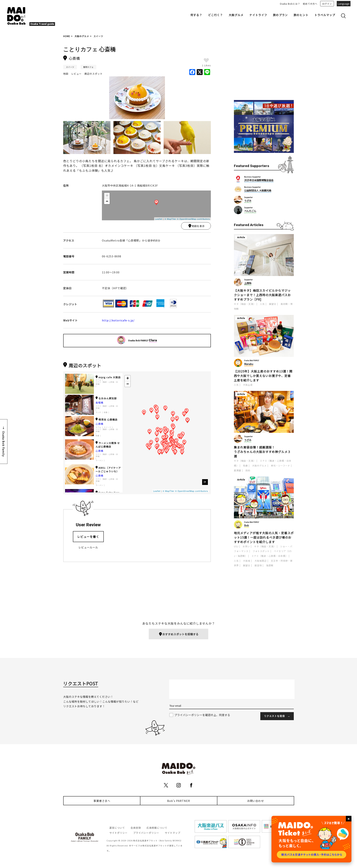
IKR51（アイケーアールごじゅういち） (108, 469)
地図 (65, 73)
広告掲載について (157, 827)
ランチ (98, 412)
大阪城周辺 (261, 560)
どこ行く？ (215, 15)
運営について (117, 827)
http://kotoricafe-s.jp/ (118, 320)
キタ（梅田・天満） (245, 303)
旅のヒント (301, 15)
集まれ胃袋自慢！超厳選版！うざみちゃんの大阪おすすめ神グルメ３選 (262, 451)
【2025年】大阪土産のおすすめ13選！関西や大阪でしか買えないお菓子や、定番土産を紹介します (263, 375)
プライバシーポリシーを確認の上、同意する (202, 715)
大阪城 (246, 560)
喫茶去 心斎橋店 (108, 419)
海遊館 (269, 565)
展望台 (272, 303)
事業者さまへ (102, 801)
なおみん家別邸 (108, 398)
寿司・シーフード (280, 465)
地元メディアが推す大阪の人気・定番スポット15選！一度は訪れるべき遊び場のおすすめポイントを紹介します (264, 537)
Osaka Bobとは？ (290, 3)
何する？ (196, 15)
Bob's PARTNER (178, 801)
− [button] (107, 201)
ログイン (327, 3)
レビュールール (88, 547)
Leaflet (158, 218)
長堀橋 (99, 402)
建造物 (258, 565)
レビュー (76, 73)
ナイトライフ (258, 15)
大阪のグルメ (82, 36)
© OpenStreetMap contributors (193, 218)
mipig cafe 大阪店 (110, 377)
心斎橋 (99, 424)
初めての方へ (310, 3)
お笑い (246, 546)
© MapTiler (170, 218)
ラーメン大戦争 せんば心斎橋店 (108, 444)
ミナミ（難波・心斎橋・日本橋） (107, 383)
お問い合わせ (255, 801)
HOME (66, 36)
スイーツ (98, 36)
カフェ (98, 380)
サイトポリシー (118, 832)
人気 (262, 303)
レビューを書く (88, 536)
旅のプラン (280, 15)
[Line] (207, 72)
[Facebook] (192, 72)
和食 (105, 412)
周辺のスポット (93, 73)
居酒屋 (237, 470)
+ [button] (107, 195)
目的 (247, 470)
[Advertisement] (264, 67)
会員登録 (136, 827)
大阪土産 (248, 384)
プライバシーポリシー (146, 832)
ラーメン (99, 460)
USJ (236, 546)
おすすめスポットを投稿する (180, 634)
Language (343, 3)
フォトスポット (261, 551)
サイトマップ (172, 832)
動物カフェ (88, 67)
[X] (199, 72)
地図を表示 (198, 226)
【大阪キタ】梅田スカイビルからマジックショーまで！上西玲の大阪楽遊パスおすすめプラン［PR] (262, 295)
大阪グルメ (236, 15)
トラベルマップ (324, 15)
